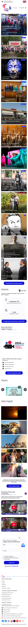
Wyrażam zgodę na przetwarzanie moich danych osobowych (11, 558)
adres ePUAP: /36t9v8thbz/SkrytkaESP (12, 615)
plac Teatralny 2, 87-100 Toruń (10, 607)
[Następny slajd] (25, 389)
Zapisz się (11, 562)
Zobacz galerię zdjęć (15, 486)
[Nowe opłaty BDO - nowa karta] (14, 391)
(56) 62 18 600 (6, 609)
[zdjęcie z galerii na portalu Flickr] (14, 413)
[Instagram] (11, 621)
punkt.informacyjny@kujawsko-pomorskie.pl (13, 613)
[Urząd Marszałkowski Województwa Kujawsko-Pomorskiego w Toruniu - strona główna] (6, 8)
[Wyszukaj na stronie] (13, 8)
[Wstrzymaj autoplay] (19, 387)
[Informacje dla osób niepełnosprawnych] (22, 7)
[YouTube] (17, 621)
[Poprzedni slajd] (2, 389)
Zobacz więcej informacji (15, 373)
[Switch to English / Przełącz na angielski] (24, 1)
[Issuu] (20, 621)
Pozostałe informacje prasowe (14, 283)
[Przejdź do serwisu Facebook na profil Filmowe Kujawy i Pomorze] (8, 621)
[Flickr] (23, 621)
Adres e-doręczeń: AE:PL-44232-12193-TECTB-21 (14, 617)
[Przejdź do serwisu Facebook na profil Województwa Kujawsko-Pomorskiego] (3, 621)
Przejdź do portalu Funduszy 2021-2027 (14, 321)
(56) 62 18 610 (6, 611)
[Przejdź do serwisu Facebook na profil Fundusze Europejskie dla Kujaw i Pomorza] (6, 621)
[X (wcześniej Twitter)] (14, 621)
